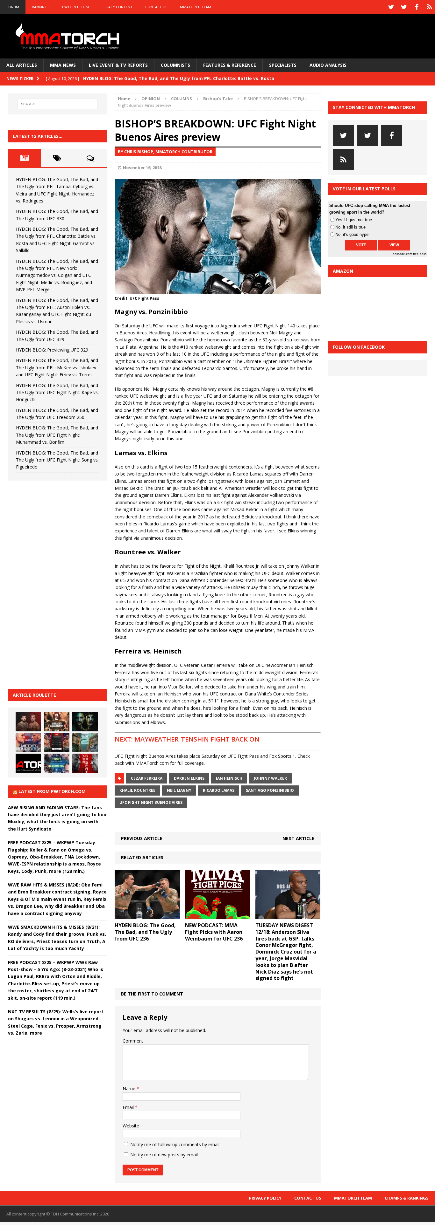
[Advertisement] (55, 584)
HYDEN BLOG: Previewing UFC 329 (52, 350)
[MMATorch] (69, 36)
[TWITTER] (391, 7)
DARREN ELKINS (189, 778)
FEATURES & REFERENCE (229, 65)
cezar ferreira (146, 778)
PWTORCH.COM (75, 6)
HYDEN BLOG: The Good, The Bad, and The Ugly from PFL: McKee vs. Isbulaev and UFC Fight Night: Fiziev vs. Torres (57, 367)
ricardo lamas (218, 790)
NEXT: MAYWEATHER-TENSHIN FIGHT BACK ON (187, 739)
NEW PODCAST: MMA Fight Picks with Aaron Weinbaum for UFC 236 (214, 932)
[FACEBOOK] (416, 7)
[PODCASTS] (429, 7)
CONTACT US (156, 6)
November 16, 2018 (142, 167)
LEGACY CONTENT (117, 6)
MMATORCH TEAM (195, 6)
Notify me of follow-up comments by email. (175, 1144)
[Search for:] (57, 104)
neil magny (179, 790)
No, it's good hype (351, 234)
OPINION (150, 98)
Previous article (141, 838)
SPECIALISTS (282, 65)
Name (130, 1088)
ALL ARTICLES (21, 65)
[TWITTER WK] (404, 7)
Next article (298, 838)
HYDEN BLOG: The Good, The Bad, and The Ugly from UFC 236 (145, 932)
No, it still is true (350, 227)
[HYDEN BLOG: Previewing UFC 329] (28, 763)
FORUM (12, 6)
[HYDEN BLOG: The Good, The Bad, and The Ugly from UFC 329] (85, 742)
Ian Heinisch (229, 778)
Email (129, 1107)
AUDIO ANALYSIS (328, 65)
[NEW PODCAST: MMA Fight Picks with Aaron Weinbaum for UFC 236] (217, 915)
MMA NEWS (63, 65)
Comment (133, 1041)
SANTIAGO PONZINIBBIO (270, 790)
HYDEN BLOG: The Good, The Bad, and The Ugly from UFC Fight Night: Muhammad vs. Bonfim (57, 435)
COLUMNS (181, 98)
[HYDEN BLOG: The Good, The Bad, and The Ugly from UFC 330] (56, 721)
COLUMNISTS (175, 65)
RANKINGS (40, 6)
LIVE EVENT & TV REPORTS (118, 65)
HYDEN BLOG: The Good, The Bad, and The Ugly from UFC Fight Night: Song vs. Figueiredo (57, 460)
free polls (419, 254)
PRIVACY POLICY (265, 1198)
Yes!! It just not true (353, 219)
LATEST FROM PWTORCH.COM (52, 791)
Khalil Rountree (137, 790)
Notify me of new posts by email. (164, 1155)
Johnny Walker (270, 778)
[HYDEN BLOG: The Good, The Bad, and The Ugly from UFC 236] (147, 915)
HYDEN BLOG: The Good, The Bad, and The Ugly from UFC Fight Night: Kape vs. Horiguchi (57, 392)
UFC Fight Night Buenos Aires (150, 802)
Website (131, 1126)
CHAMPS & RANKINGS (407, 1198)
